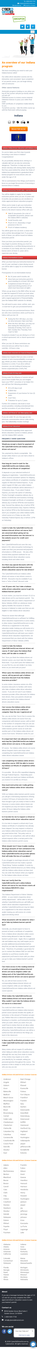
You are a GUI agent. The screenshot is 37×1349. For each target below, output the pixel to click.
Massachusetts (26, 1263)
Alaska (6, 1247)
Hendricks (24, 1189)
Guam (5, 1272)
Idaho (5, 1277)
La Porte (23, 1226)
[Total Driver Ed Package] (23, 122)
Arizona (6, 1249)
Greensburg (24, 1116)
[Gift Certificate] (28, 122)
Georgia (6, 1270)
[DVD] (18, 122)
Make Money (17, 5)
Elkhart (23, 1082)
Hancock (23, 1183)
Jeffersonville (25, 1147)
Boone (5, 1180)
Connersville (8, 1137)
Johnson (23, 1217)
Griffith (23, 1122)
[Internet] (9, 122)
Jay (21, 1208)
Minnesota (24, 1270)
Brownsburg (8, 1113)
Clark (5, 1192)
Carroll (5, 1186)
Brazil (5, 1110)
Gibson (23, 1171)
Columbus (7, 1134)
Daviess (6, 1205)
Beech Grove (8, 1097)
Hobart (23, 1134)
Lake (22, 1232)
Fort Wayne (25, 1094)
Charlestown (8, 1122)
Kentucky (24, 1251)
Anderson (7, 1079)
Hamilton (23, 1180)
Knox (22, 1220)
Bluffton (6, 1104)
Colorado (6, 1258)
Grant (22, 1174)
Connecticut (8, 1261)
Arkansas (7, 1251)
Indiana (23, 1244)
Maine (22, 1258)
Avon (5, 1088)
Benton (6, 1174)
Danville (6, 1147)
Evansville (24, 1088)
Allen (5, 1168)
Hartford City (25, 1128)
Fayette (6, 1226)
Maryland (24, 1261)
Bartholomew (8, 1171)
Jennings (23, 1214)
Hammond (24, 1125)
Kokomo (23, 1153)
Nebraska (24, 1279)
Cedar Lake (7, 1119)
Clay (5, 1196)
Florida (6, 1267)
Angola (6, 1082)
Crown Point (8, 1144)
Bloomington (8, 1101)
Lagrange (24, 1229)
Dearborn (7, 1208)
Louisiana (24, 1254)
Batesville (7, 1091)
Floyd (5, 1229)
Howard (23, 1196)
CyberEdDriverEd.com (18, 1341)
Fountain (6, 1232)
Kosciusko (24, 1223)
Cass (5, 1189)
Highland (23, 1131)
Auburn (6, 1085)
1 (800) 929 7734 (30, 1)
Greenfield (24, 1113)
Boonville (6, 1107)
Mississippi (24, 1272)
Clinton (6, 1199)
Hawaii (6, 1275)
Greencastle (24, 1110)
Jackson (23, 1202)
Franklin (23, 1101)
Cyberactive (10, 1344)
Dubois (6, 1220)
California (7, 1254)
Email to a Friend (30, 5)
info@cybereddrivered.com (27, 3)
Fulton (22, 1168)
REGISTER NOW (19, 129)
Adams (6, 1165)
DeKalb (6, 1214)
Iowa (22, 1247)
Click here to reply (24, 1335)
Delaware (7, 1217)
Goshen (23, 1107)
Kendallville (24, 1150)
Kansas (23, 1249)
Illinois (5, 1279)
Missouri (23, 1275)
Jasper (22, 1144)
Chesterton (7, 1125)
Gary (22, 1104)
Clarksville (7, 1128)
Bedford (6, 1094)
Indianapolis (25, 1140)
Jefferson (23, 1211)
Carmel (6, 1116)
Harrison (23, 1186)
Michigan (24, 1267)
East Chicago (25, 1079)
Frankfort (24, 1097)
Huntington (24, 1137)
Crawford (7, 1202)
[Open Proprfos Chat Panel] (33, 1344)
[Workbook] (14, 122)
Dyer (5, 1153)
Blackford (7, 1177)
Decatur (6, 1150)
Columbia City (8, 1131)
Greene (23, 1177)
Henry (22, 1192)
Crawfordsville (8, 1140)
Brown (6, 1183)
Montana (23, 1277)
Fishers (23, 1091)
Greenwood (24, 1119)
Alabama (6, 1244)
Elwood (23, 1085)
